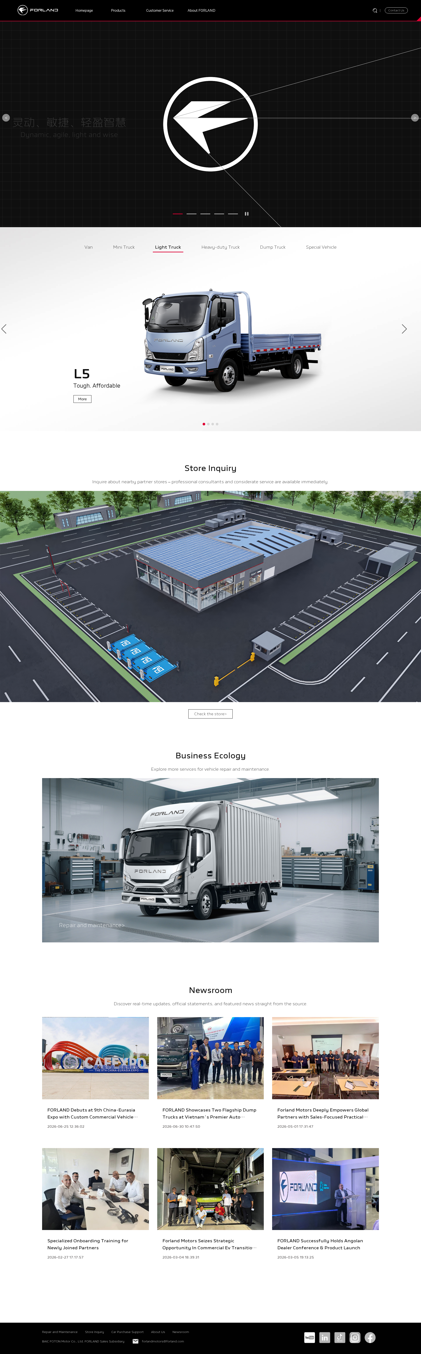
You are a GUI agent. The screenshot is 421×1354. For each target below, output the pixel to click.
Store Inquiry (94, 1332)
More (34, 99)
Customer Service (160, 10)
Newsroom (181, 1332)
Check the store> (210, 714)
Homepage (84, 10)
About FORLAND (201, 10)
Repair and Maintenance (60, 1332)
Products (118, 10)
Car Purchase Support (127, 1332)
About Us (158, 1332)
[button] (6, 118)
